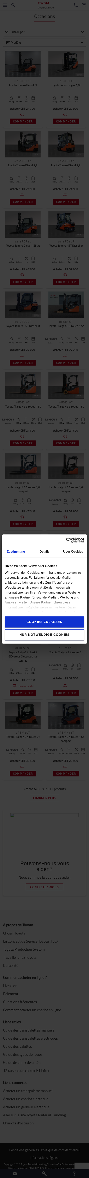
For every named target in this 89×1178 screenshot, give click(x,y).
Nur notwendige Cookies (44, 634)
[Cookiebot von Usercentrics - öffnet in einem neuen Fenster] (66, 540)
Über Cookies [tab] (73, 551)
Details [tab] (45, 551)
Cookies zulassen (44, 622)
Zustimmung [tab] (16, 551)
